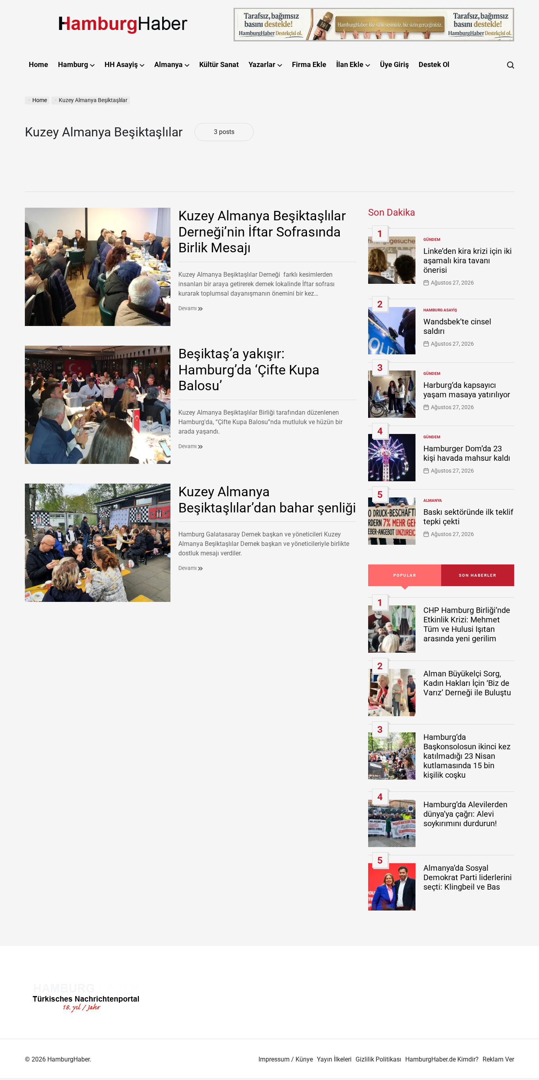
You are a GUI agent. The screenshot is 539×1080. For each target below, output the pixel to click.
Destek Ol (434, 64)
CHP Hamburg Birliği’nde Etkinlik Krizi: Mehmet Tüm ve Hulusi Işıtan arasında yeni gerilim (466, 624)
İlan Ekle (349, 64)
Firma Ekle (309, 64)
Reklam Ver (498, 1059)
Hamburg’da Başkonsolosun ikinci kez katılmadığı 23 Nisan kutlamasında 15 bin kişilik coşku (467, 756)
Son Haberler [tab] (477, 575)
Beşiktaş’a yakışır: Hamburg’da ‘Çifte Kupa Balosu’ (249, 370)
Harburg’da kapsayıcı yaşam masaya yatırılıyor (466, 389)
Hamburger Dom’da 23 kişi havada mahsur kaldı (466, 453)
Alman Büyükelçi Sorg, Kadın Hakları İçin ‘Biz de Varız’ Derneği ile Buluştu (467, 683)
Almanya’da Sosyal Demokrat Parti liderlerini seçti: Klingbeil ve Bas (467, 877)
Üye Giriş (394, 64)
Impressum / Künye (285, 1059)
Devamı (188, 308)
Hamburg (73, 64)
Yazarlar (262, 64)
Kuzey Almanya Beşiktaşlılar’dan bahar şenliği (267, 500)
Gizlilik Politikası (378, 1059)
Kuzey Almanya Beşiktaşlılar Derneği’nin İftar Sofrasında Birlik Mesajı (262, 232)
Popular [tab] (404, 575)
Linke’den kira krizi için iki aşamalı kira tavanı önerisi (467, 260)
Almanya (168, 64)
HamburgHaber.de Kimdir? (442, 1059)
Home (38, 64)
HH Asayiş (121, 64)
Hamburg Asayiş (440, 310)
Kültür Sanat (219, 64)
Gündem (431, 239)
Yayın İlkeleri (334, 1059)
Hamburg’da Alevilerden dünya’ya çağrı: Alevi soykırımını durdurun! (465, 814)
